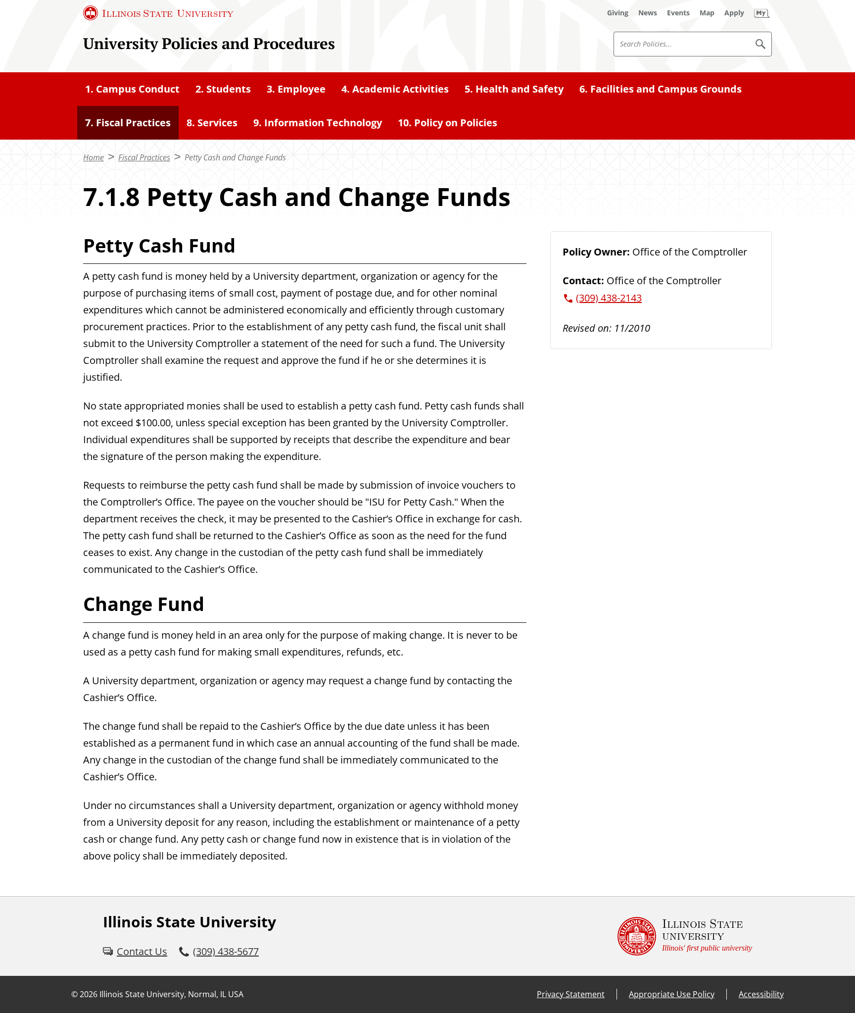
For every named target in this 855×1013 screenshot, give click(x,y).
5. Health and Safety (514, 89)
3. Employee (296, 89)
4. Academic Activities (395, 89)
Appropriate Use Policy (671, 994)
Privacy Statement (571, 994)
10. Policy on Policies (447, 122)
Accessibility (761, 994)
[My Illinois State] (762, 13)
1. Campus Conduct (132, 89)
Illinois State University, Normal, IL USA (171, 994)
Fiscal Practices (144, 157)
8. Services (212, 122)
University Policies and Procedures (209, 43)
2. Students (223, 89)
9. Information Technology (317, 122)
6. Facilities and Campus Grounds (660, 89)
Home (93, 157)
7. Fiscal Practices (128, 122)
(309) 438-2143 (609, 297)
